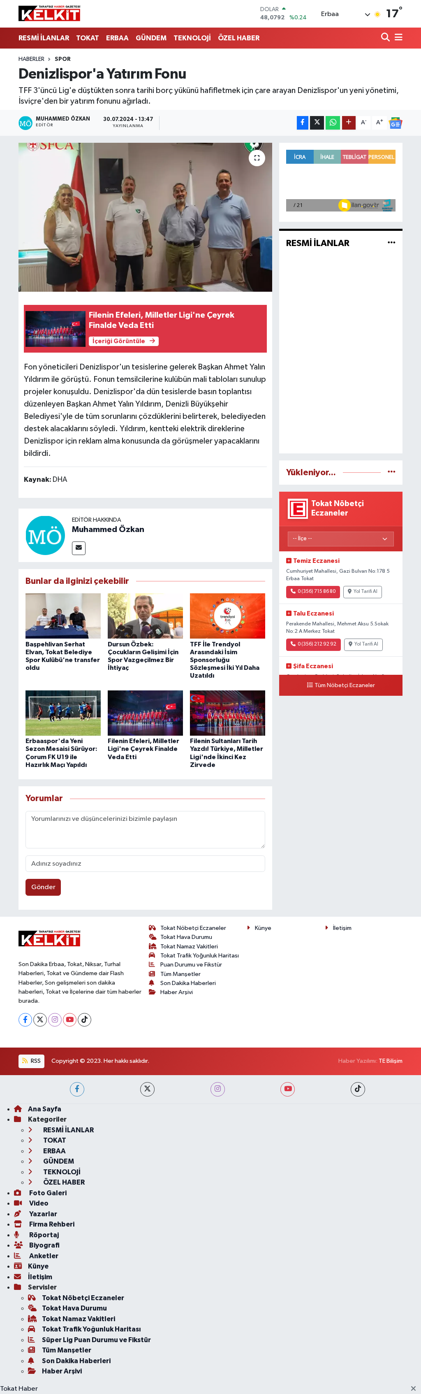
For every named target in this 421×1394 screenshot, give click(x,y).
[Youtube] (69, 1020)
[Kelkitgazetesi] (49, 14)
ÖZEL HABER (238, 38)
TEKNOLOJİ (192, 38)
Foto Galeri (47, 1193)
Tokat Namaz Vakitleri (189, 946)
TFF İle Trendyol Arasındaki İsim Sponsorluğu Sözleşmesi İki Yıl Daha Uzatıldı (224, 660)
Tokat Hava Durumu (186, 937)
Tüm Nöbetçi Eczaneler (345, 685)
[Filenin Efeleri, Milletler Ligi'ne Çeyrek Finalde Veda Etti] (145, 712)
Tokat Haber (19, 1388)
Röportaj (43, 1234)
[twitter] (147, 1089)
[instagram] (217, 1089)
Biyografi (44, 1245)
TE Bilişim (390, 1061)
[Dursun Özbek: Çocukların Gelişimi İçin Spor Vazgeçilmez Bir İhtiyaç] (145, 615)
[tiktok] (358, 1089)
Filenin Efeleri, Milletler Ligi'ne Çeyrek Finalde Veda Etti (143, 749)
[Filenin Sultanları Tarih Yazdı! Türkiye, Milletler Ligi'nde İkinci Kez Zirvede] (227, 712)
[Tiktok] (84, 1020)
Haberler (31, 59)
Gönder (43, 887)
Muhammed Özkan (108, 529)
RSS (35, 1061)
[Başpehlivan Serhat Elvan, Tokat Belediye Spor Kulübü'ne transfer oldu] (63, 615)
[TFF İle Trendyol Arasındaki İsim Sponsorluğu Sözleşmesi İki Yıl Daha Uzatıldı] (227, 615)
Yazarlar (42, 1213)
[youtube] (287, 1089)
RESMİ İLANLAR (44, 38)
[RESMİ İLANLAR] (392, 243)
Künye (263, 928)
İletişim (342, 928)
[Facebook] (25, 1020)
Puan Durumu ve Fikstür (191, 965)
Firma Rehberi (51, 1224)
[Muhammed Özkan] (45, 535)
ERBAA (117, 38)
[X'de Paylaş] (317, 123)
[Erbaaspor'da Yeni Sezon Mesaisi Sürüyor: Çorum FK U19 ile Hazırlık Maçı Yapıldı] (63, 712)
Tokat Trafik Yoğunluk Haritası (199, 956)
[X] (40, 1020)
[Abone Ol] (395, 123)
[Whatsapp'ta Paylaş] (333, 123)
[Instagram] (55, 1020)
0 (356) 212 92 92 (317, 644)
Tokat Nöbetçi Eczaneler (193, 928)
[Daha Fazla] (349, 123)
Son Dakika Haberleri (188, 983)
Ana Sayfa (44, 1109)
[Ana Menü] (397, 38)
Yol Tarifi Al (365, 591)
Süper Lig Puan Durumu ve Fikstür (96, 1339)
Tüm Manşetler (180, 974)
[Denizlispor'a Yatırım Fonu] (145, 217)
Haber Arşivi (176, 992)
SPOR (63, 59)
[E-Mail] (79, 548)
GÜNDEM (151, 38)
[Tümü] (392, 472)
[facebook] (77, 1089)
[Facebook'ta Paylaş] (302, 123)
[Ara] (386, 38)
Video (38, 1203)
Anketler (43, 1255)
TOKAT (87, 38)
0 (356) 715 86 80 (316, 591)
